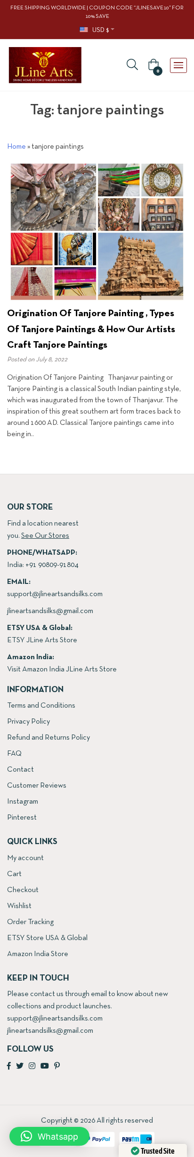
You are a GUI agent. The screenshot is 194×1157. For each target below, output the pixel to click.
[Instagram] (32, 1066)
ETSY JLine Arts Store (42, 640)
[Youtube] (44, 1066)
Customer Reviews (36, 785)
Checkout (23, 890)
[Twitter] (20, 1066)
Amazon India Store (37, 954)
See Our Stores (45, 536)
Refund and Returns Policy (48, 737)
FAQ (14, 753)
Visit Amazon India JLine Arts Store (62, 669)
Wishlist (19, 906)
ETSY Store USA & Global (47, 938)
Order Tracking (30, 922)
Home (16, 147)
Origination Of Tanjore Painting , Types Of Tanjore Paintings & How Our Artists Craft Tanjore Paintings (91, 329)
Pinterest (22, 817)
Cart (14, 874)
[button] (152, 65)
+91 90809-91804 (51, 565)
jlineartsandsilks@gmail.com (50, 611)
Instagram (22, 801)
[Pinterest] (57, 1066)
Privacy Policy (28, 721)
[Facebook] (9, 1066)
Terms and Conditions (41, 705)
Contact (20, 769)
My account (25, 858)
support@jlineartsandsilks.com (55, 594)
